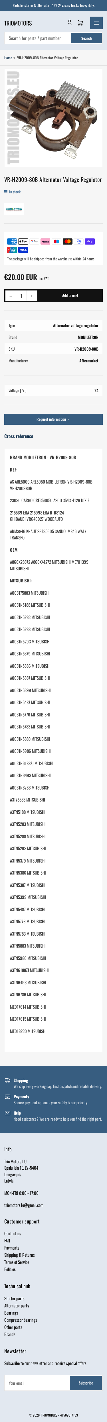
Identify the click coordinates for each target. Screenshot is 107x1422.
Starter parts (14, 1298)
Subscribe (86, 1383)
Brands (9, 1334)
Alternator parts (16, 1305)
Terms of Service (16, 1262)
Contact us (12, 1233)
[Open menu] (96, 23)
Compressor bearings (20, 1320)
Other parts (13, 1327)
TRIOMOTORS (49, 1415)
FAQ (7, 1240)
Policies (10, 1269)
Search (86, 38)
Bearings (11, 1312)
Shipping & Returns (19, 1255)
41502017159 (69, 1415)
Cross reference (18, 436)
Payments (11, 1247)
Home (8, 57)
